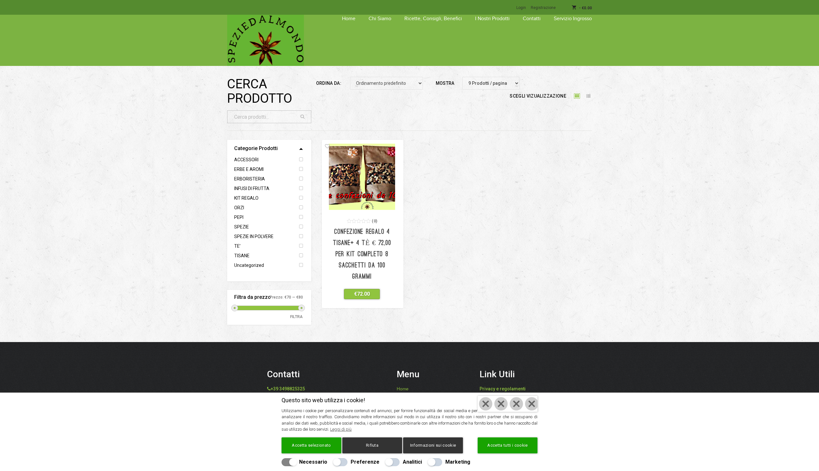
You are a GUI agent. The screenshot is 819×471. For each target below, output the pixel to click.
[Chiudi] (507, 404)
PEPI (238, 217)
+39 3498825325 (288, 388)
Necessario (313, 462)
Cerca (302, 116)
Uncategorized (249, 265)
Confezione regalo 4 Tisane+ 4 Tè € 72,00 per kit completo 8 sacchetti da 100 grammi (362, 254)
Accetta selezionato (311, 445)
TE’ (237, 246)
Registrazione (543, 7)
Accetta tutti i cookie (507, 445)
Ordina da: (329, 83)
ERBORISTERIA (249, 178)
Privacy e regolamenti (503, 388)
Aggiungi (358, 294)
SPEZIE (241, 226)
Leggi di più (341, 429)
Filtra (296, 317)
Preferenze (365, 462)
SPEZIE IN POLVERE (254, 236)
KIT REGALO (246, 198)
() (374, 221)
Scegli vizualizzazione (538, 96)
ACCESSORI (246, 159)
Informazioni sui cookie (433, 445)
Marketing (457, 462)
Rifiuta (372, 445)
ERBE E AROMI (249, 169)
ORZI (239, 207)
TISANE (242, 255)
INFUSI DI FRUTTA (251, 188)
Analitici (412, 462)
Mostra (445, 83)
